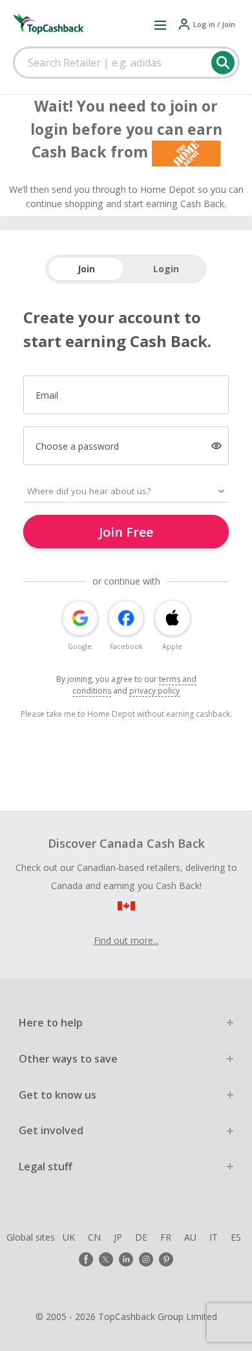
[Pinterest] (166, 1259)
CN (94, 1237)
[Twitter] (106, 1259)
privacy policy (154, 690)
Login (166, 269)
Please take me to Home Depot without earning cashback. (126, 713)
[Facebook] (86, 1259)
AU (190, 1237)
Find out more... (126, 940)
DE (141, 1237)
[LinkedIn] (126, 1259)
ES (236, 1237)
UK (69, 1237)
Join (86, 269)
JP (118, 1237)
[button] (160, 24)
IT (213, 1237)
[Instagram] (146, 1259)
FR (165, 1237)
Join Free (126, 532)
